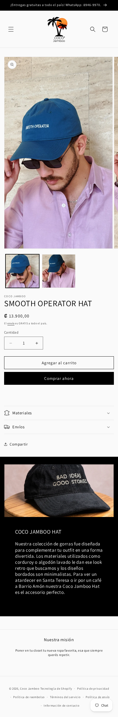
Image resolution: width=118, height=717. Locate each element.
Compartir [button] (19, 444)
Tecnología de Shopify (56, 688)
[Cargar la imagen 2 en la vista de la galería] (59, 271)
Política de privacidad (93, 688)
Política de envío (98, 697)
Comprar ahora (59, 378)
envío (11, 323)
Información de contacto (61, 705)
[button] (11, 29)
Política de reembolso (29, 697)
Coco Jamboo (30, 688)
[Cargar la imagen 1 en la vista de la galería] (22, 271)
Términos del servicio (65, 697)
